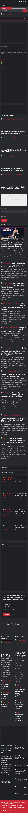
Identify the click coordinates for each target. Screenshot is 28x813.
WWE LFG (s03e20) (4, 695)
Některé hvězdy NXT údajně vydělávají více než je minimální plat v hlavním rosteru (13, 441)
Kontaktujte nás (6, 810)
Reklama (9, 807)
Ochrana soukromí (18, 807)
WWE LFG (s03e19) (4, 705)
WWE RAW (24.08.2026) (5, 685)
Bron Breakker (9, 607)
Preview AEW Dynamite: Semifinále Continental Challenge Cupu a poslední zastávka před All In (13, 245)
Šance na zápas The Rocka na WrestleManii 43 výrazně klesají (12, 169)
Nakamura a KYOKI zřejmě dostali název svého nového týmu (13, 375)
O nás (3, 807)
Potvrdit (4, 220)
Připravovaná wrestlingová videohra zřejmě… (20, 692)
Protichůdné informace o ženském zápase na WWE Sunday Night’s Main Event (13, 420)
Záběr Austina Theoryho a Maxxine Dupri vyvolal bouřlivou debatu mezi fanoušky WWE (13, 351)
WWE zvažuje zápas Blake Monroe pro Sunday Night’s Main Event (13, 265)
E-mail (3, 209)
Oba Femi (8, 604)
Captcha (4, 216)
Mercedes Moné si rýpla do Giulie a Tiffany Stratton (13, 285)
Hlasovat (6, 614)
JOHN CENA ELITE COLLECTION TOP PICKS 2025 (21, 527)
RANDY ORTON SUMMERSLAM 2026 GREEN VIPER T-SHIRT (21, 511)
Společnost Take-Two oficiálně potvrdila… (19, 717)
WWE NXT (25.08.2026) (5, 655)
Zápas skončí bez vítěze (12, 610)
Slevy (26, 794)
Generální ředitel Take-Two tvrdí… (19, 705)
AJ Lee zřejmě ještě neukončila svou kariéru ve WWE (13, 151)
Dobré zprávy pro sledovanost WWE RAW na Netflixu (13, 306)
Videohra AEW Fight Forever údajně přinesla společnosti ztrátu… (20, 655)
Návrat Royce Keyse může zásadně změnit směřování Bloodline (13, 132)
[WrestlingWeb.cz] (6, 14)
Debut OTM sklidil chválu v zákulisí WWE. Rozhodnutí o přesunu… (13, 188)
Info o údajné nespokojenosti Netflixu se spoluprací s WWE (12, 395)
